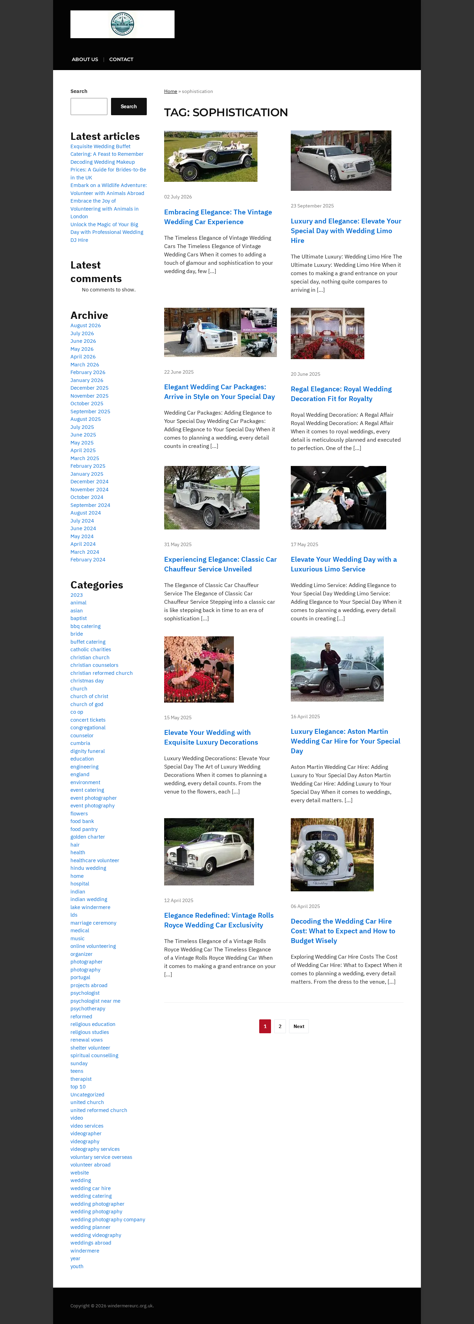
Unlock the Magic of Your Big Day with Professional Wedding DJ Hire (106, 232)
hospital (79, 883)
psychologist (85, 993)
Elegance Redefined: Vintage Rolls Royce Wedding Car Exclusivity (219, 920)
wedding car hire (90, 1188)
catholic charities (90, 649)
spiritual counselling (94, 1055)
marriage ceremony (93, 922)
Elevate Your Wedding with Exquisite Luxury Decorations (211, 737)
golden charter (87, 836)
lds (73, 914)
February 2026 (87, 372)
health (77, 852)
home (77, 876)
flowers (79, 813)
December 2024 (89, 481)
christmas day (86, 680)
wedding (80, 1180)
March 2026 (84, 364)
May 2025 (82, 442)
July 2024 (82, 520)
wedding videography (95, 1235)
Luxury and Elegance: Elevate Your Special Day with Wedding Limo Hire (346, 230)
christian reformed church (101, 673)
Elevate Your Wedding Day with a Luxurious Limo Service (344, 564)
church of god (86, 704)
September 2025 (90, 411)
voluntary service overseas (101, 1157)
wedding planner (90, 1227)
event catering (87, 790)
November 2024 (89, 489)
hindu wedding (88, 868)
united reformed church (98, 1110)
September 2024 (90, 505)
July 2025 (82, 427)
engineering (84, 766)
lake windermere (90, 907)
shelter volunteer (90, 1047)
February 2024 (87, 559)
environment (85, 782)
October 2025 (86, 403)
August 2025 (85, 419)
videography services (95, 1149)
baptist (78, 618)
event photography (92, 805)
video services (86, 1125)
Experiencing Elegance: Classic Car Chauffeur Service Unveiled (220, 564)
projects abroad (89, 985)
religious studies (89, 1032)
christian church (90, 657)
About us (85, 59)
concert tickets (87, 719)
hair (75, 844)
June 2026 (83, 341)
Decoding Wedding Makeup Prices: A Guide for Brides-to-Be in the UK (108, 170)
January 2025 (86, 473)
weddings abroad (90, 1242)
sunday (78, 1063)
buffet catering (87, 641)
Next (299, 1026)
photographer (86, 961)
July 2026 (82, 333)
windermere (84, 1250)
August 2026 (85, 325)
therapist (81, 1079)
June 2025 (83, 434)
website (79, 1172)
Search (78, 91)
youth (77, 1266)
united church (87, 1102)
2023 (76, 595)
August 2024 (85, 512)
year (75, 1258)
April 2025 (83, 450)
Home (170, 91)
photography (85, 969)
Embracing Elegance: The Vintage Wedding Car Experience (218, 216)
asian (76, 610)
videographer (86, 1133)
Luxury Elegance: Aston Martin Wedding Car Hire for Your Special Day (345, 741)
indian (77, 891)
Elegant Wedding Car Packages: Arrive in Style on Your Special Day (219, 391)
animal (78, 602)
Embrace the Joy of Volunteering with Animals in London (104, 208)
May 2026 (82, 349)
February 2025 (87, 465)
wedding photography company (107, 1219)
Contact (121, 59)
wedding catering (91, 1196)
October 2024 (86, 497)
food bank (82, 821)
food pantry (84, 829)
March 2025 (84, 458)
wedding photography (96, 1211)
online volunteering (93, 946)
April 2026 (83, 356)
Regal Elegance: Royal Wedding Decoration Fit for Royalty (341, 393)
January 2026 (86, 380)
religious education (93, 1024)
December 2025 (89, 387)
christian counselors (94, 665)
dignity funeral (87, 751)
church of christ (89, 696)
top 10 (78, 1086)
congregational (87, 727)
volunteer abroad (90, 1164)
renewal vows (86, 1039)
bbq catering (85, 626)
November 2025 (89, 395)
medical (79, 930)
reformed (81, 1016)
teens (76, 1071)
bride (76, 633)
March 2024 (84, 552)
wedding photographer (97, 1203)
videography (84, 1141)
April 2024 (83, 544)
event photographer (93, 798)
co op (76, 711)
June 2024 (83, 528)
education (82, 758)
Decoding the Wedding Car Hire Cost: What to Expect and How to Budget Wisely (343, 930)
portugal (80, 977)
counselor (82, 735)
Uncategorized (87, 1094)
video (76, 1117)
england (80, 774)
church (78, 688)
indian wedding (88, 899)
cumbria (80, 743)
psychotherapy (87, 1008)
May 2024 (82, 536)
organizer (81, 954)
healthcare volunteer (94, 860)
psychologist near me (95, 1001)
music (77, 938)
